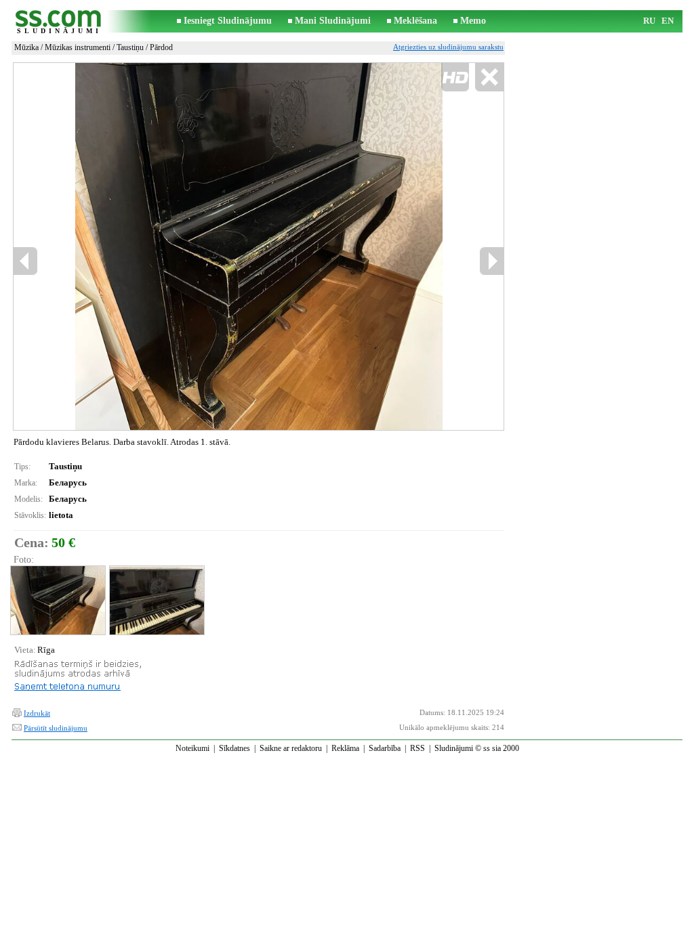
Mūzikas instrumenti (77, 47)
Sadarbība (385, 748)
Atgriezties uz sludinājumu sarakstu (448, 47)
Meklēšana (415, 21)
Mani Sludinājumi (333, 21)
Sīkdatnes (234, 748)
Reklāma (345, 748)
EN (667, 21)
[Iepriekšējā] (118, 247)
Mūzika (26, 47)
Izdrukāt (37, 713)
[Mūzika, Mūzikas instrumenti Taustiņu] (57, 600)
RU (649, 21)
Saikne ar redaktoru (291, 748)
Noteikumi (192, 748)
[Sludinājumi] (59, 21)
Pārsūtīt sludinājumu (55, 728)
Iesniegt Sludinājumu (228, 21)
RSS (417, 748)
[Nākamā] (491, 261)
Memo (473, 21)
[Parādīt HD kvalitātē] (258, 246)
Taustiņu (130, 47)
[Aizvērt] (489, 77)
